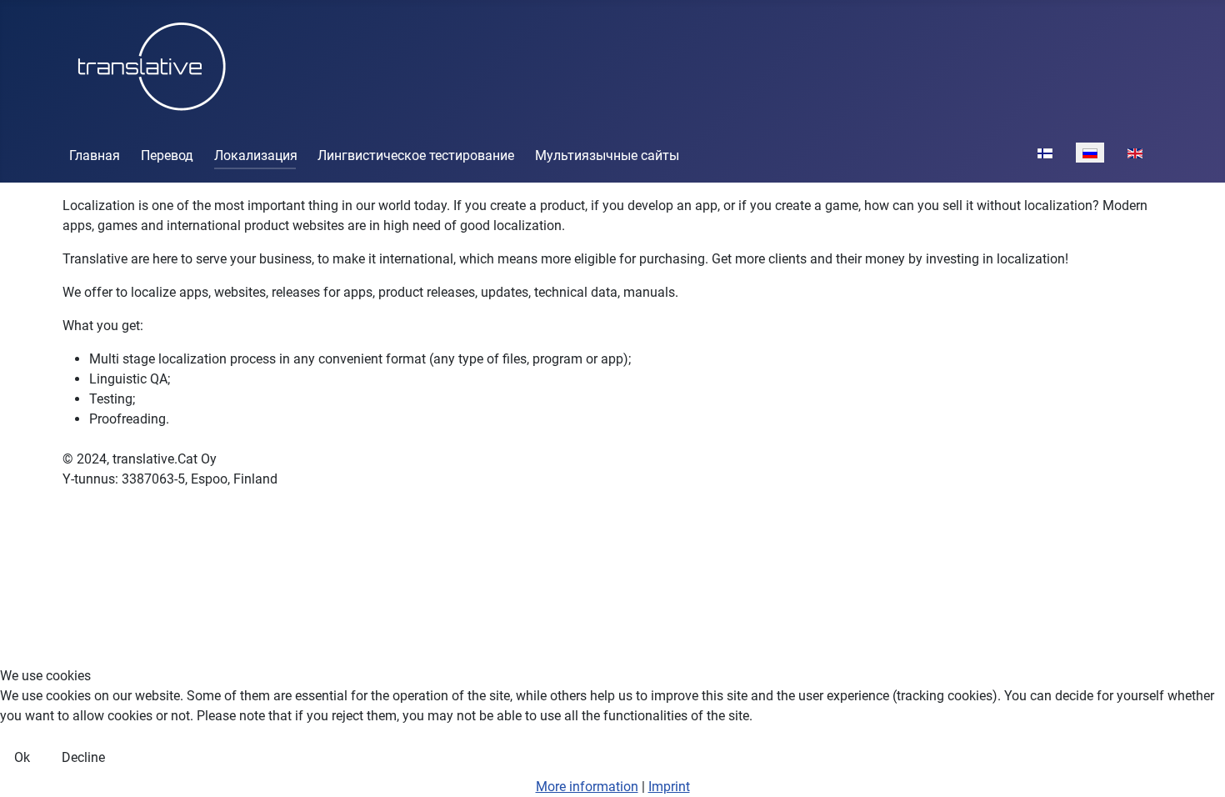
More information (587, 786)
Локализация (256, 155)
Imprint (669, 786)
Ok (22, 757)
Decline (83, 757)
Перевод (167, 155)
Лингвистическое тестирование (416, 155)
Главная (94, 155)
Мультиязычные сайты (607, 155)
